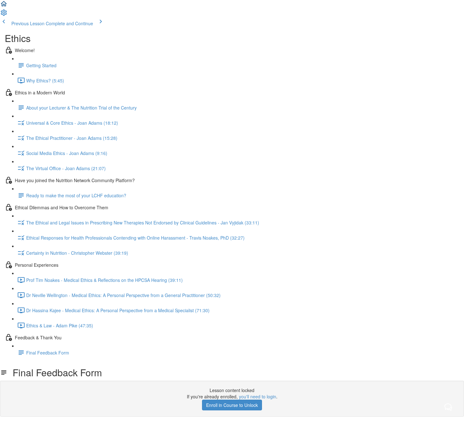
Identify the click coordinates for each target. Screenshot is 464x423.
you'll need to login (257, 396)
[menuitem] (4, 14)
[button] (4, 6)
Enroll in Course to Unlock (232, 405)
